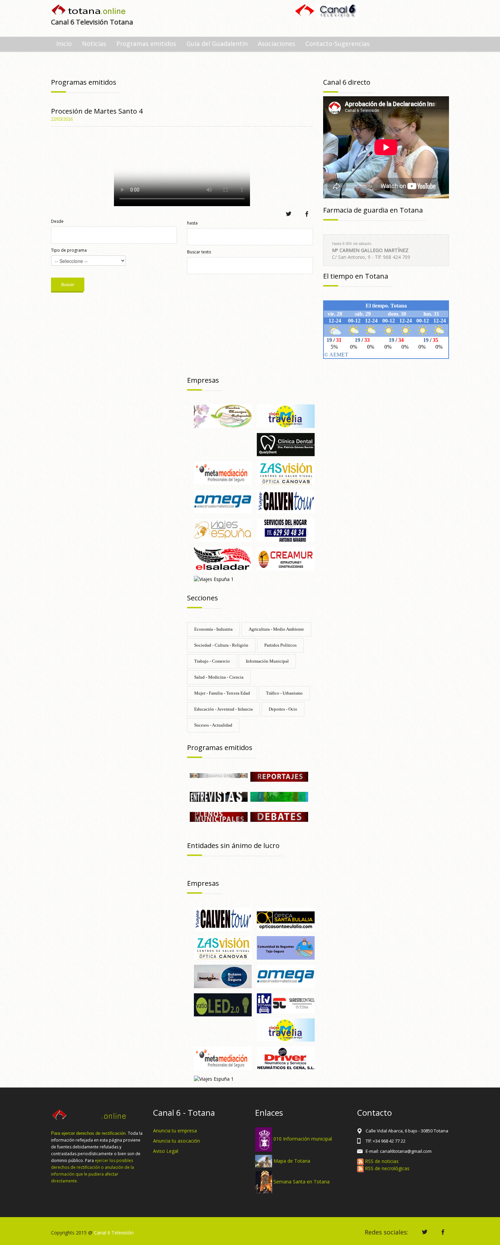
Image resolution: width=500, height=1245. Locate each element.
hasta (192, 223)
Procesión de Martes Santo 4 (97, 111)
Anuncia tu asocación (176, 1141)
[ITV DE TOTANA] (286, 1002)
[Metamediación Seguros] (223, 472)
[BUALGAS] (223, 976)
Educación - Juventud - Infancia (223, 709)
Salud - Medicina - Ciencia (219, 677)
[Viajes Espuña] (223, 529)
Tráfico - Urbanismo (284, 693)
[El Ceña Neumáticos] (286, 1058)
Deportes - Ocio (283, 709)
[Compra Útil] (219, 775)
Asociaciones (276, 43)
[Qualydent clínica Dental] (286, 444)
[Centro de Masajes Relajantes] (223, 415)
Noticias (94, 43)
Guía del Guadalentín (217, 43)
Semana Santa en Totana (301, 1181)
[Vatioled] (223, 1004)
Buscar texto (199, 252)
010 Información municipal (302, 1138)
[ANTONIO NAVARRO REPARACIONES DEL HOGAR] (286, 529)
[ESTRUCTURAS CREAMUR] (286, 558)
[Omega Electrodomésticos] (223, 501)
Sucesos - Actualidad (213, 725)
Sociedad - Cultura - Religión (221, 645)
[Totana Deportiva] (279, 796)
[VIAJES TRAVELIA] (286, 415)
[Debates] (279, 816)
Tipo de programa (69, 250)
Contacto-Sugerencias (337, 43)
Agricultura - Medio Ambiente (276, 629)
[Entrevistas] (219, 796)
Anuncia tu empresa (175, 1130)
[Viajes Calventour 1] (286, 501)
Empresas (203, 380)
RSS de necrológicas (387, 1168)
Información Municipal (267, 661)
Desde (57, 221)
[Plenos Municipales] (219, 816)
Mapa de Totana (291, 1160)
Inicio (64, 43)
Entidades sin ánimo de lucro (233, 845)
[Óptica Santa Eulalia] (286, 918)
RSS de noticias (381, 1161)
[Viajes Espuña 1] (214, 579)
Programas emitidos (146, 43)
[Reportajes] (279, 776)
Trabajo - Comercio (212, 661)
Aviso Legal (165, 1151)
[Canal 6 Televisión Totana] (89, 10)
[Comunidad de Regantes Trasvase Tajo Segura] (286, 947)
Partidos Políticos (280, 645)
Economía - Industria (213, 629)
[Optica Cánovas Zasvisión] (286, 472)
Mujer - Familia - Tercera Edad (222, 693)
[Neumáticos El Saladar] (223, 558)
